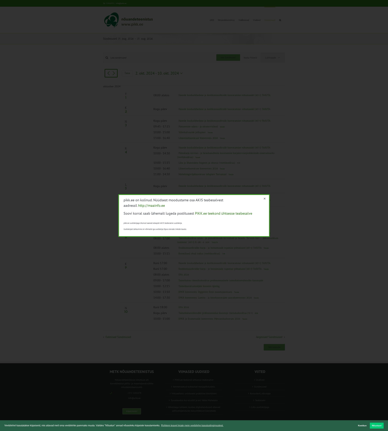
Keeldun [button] (362, 425)
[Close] (265, 198)
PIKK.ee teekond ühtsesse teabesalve (223, 213)
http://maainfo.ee (151, 205)
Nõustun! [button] (377, 425)
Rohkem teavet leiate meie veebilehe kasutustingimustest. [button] (192, 425)
